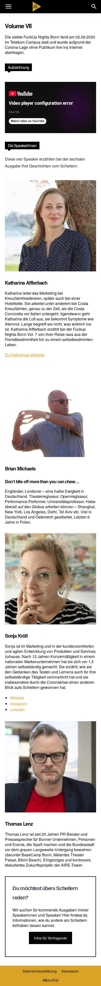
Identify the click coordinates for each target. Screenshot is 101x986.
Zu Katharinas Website (25, 355)
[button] (8, 6)
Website (17, 698)
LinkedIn (17, 709)
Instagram (18, 704)
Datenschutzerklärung (40, 971)
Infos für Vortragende (50, 937)
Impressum (70, 971)
